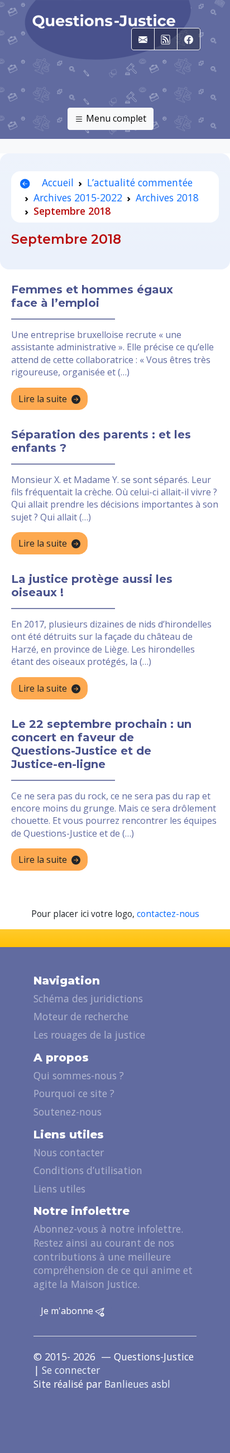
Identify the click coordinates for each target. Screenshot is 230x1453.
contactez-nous (168, 914)
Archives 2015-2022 (77, 197)
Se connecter (71, 1370)
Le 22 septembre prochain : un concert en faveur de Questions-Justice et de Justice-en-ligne (101, 744)
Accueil (56, 182)
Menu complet (115, 118)
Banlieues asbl (137, 1384)
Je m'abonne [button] (68, 1311)
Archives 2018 (167, 197)
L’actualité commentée (140, 182)
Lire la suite (42, 399)
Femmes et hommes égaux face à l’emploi (92, 296)
